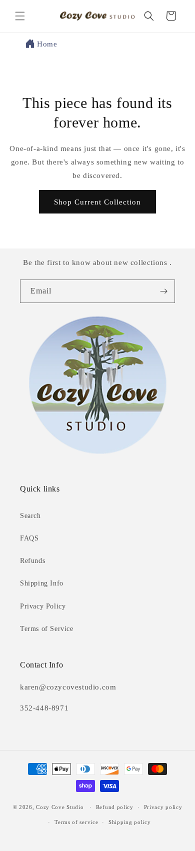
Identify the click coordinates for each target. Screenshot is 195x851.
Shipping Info (42, 583)
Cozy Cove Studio (60, 807)
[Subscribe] (163, 291)
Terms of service (76, 822)
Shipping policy (129, 822)
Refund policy (115, 807)
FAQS (29, 538)
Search (30, 516)
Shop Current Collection (97, 202)
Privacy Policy (43, 606)
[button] (20, 16)
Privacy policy (163, 807)
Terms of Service (47, 628)
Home (47, 44)
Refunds (32, 560)
